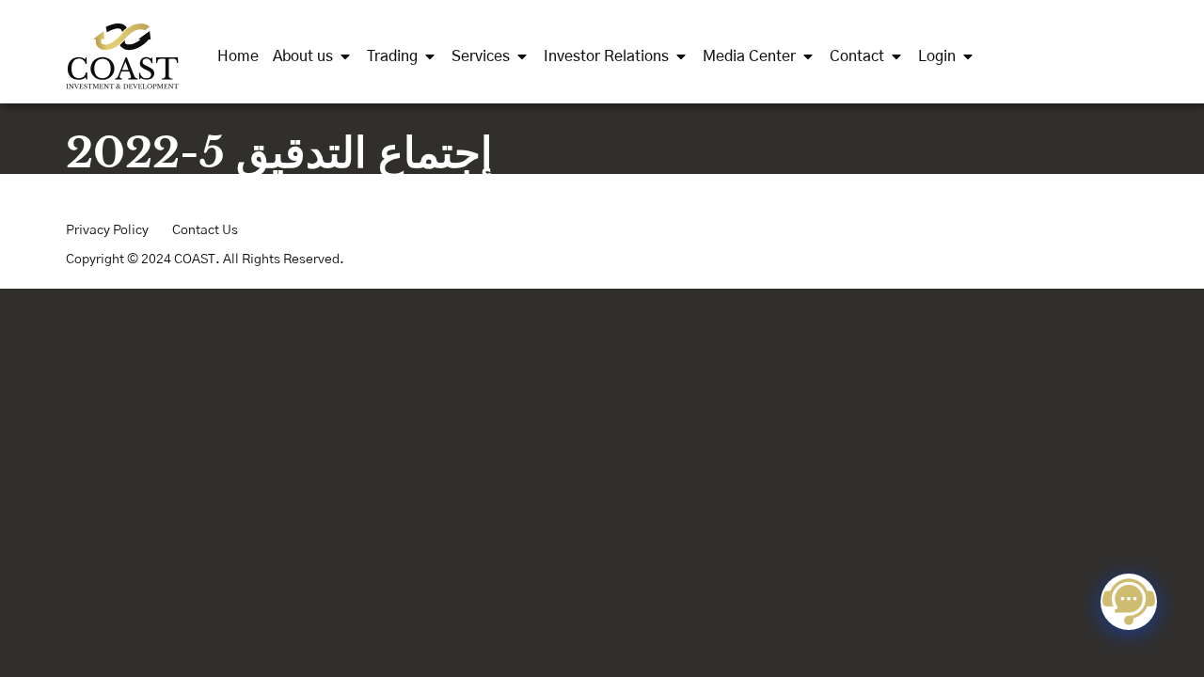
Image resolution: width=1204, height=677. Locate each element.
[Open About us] (345, 56)
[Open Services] (522, 56)
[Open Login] (967, 56)
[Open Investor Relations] (681, 56)
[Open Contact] (896, 56)
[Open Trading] (429, 56)
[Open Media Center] (808, 56)
